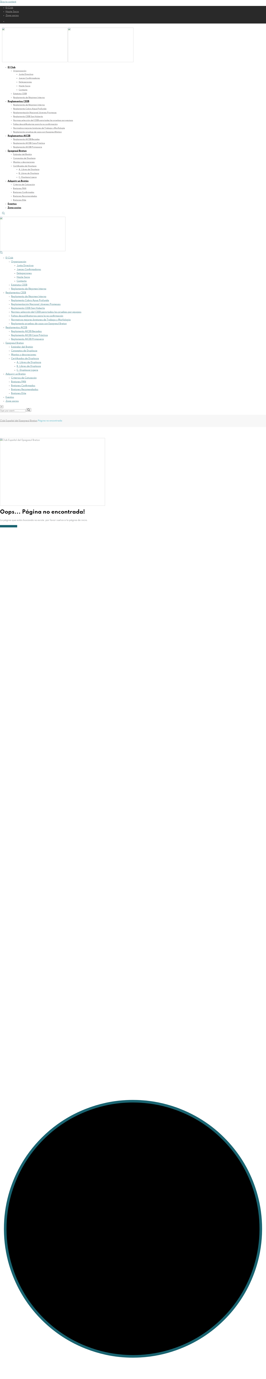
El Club (9, 8)
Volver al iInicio (8, 526)
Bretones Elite (19, 200)
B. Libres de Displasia (29, 173)
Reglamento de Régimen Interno (29, 98)
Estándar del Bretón (22, 154)
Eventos (12, 204)
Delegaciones (25, 82)
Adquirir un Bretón (18, 181)
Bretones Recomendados (25, 196)
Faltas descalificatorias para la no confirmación (35, 124)
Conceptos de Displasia (24, 158)
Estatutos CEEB (20, 94)
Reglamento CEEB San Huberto (28, 117)
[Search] (3, 214)
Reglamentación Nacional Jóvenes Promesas (35, 113)
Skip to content (8, 2)
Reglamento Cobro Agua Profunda (29, 109)
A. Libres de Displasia (29, 170)
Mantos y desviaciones (24, 162)
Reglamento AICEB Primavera (27, 147)
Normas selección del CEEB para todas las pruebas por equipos (43, 120)
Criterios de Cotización (24, 185)
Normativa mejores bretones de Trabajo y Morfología (39, 128)
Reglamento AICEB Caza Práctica (29, 143)
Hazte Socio (12, 12)
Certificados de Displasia (24, 166)
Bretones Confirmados (23, 192)
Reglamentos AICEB (19, 136)
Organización (19, 71)
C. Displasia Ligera (28, 177)
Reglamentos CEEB (18, 101)
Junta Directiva (26, 74)
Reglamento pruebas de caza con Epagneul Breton (37, 132)
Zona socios (12, 15)
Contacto (23, 90)
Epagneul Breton (17, 151)
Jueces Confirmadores (29, 78)
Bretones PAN (19, 188)
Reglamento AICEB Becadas (26, 139)
